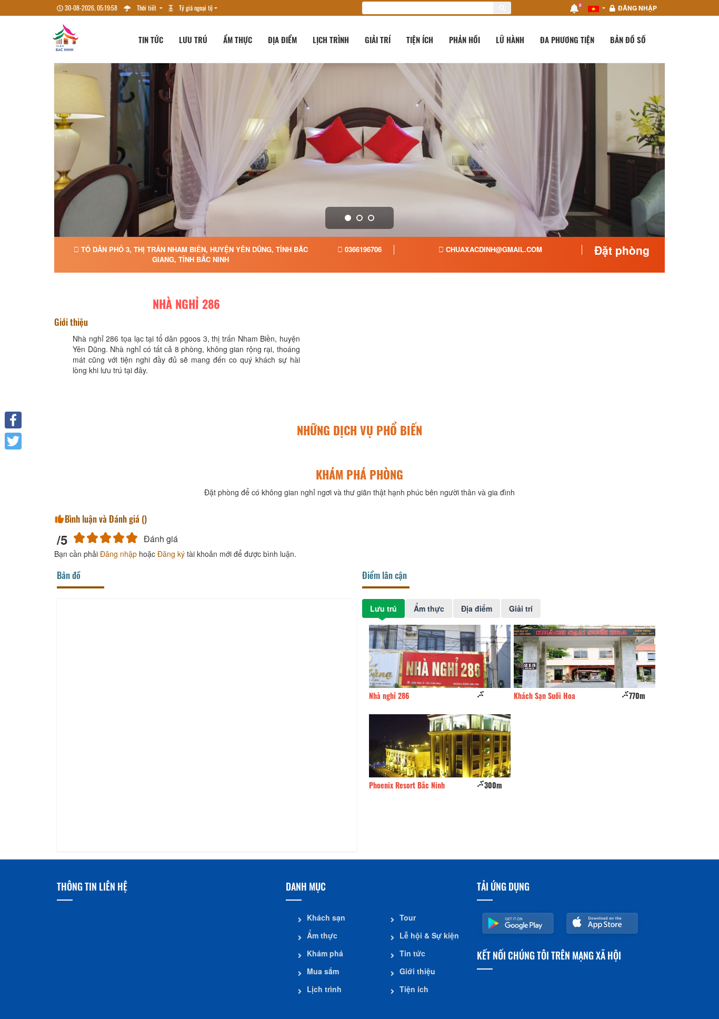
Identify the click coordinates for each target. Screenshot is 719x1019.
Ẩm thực (237, 39)
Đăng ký (171, 553)
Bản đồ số (628, 39)
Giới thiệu (417, 971)
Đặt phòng (622, 250)
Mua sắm (323, 971)
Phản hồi (464, 39)
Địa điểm (282, 39)
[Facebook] (13, 420)
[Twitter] (13, 441)
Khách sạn (326, 917)
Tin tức (150, 39)
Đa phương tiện (567, 39)
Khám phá (325, 953)
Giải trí (378, 39)
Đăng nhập (637, 8)
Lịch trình (331, 39)
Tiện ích (419, 39)
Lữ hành (510, 39)
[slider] (105, 537)
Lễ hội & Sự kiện (429, 935)
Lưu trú (193, 39)
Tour (408, 917)
